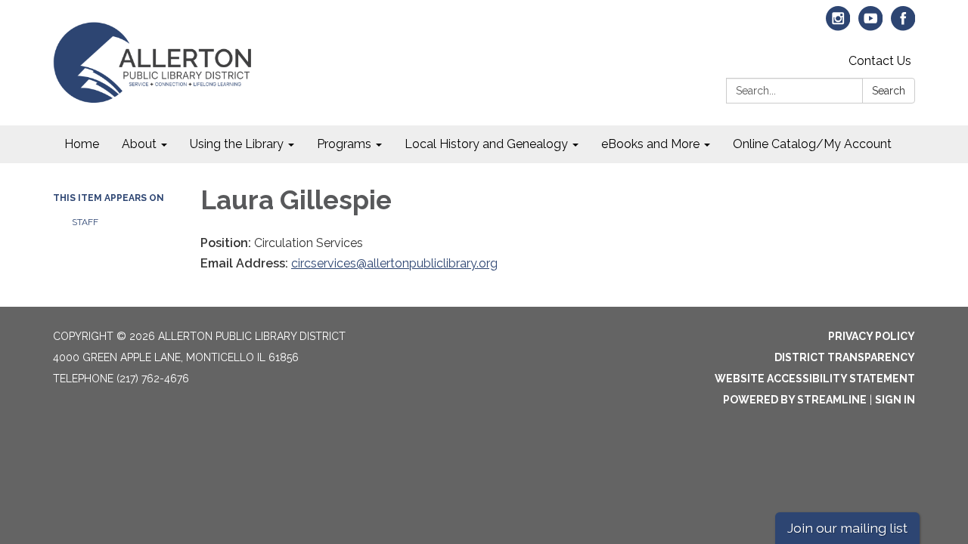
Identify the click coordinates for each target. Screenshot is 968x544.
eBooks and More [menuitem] (650, 144)
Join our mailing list (847, 528)
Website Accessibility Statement (815, 378)
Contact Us (880, 61)
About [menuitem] (139, 144)
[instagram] (838, 25)
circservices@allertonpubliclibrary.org (394, 263)
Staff (85, 222)
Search (888, 91)
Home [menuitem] (81, 144)
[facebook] (903, 25)
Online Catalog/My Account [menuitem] (812, 144)
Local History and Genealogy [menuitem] (486, 144)
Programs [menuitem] (344, 144)
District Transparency (844, 357)
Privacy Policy (871, 336)
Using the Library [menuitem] (237, 144)
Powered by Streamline (795, 400)
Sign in (895, 400)
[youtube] (870, 25)
